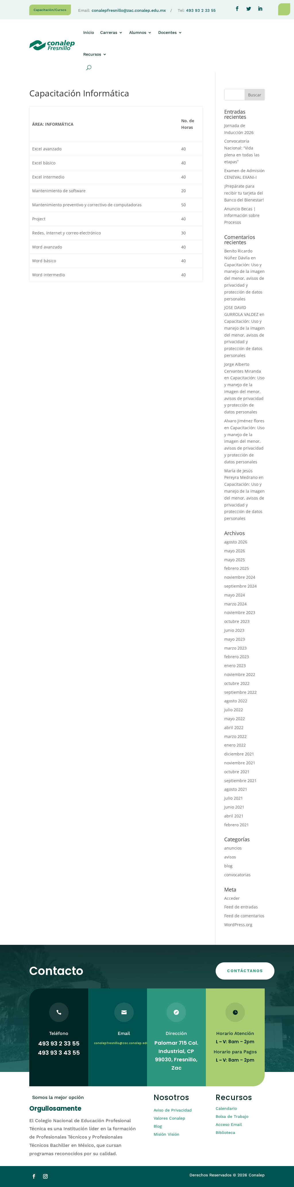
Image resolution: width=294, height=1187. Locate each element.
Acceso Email (229, 1124)
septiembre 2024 (240, 586)
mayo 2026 (234, 550)
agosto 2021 (235, 789)
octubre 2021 (236, 771)
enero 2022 (235, 745)
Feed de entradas (241, 907)
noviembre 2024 (239, 577)
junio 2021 (234, 807)
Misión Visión (166, 1134)
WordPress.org (238, 924)
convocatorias (237, 874)
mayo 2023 (234, 639)
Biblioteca (225, 1132)
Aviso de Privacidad (173, 1110)
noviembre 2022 (239, 674)
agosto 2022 (235, 701)
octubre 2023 (236, 621)
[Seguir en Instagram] (45, 1176)
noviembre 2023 (239, 612)
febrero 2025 (236, 568)
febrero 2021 (236, 824)
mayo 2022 (234, 718)
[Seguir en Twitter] (248, 8)
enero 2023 (235, 665)
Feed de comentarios (244, 915)
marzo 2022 (235, 736)
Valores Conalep (169, 1118)
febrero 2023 (236, 656)
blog (228, 866)
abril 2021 (233, 816)
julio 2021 (233, 798)
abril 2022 (233, 727)
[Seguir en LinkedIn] (260, 8)
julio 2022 (233, 709)
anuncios (233, 848)
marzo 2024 (235, 604)
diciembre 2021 (239, 754)
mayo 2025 (234, 559)
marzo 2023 (235, 648)
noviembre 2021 (239, 763)
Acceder (232, 898)
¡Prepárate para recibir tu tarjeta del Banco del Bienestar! (244, 193)
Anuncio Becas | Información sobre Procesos (242, 215)
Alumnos (137, 32)
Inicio (88, 32)
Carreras (108, 32)
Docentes (167, 32)
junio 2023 (234, 630)
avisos (230, 857)
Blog (158, 1126)
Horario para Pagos (235, 1051)
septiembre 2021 (240, 780)
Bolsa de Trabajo (232, 1116)
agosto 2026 (235, 542)
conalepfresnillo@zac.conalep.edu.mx (129, 10)
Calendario (226, 1108)
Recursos (92, 54)
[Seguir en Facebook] (237, 8)
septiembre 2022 (240, 692)
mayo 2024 (234, 595)
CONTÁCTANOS (245, 970)
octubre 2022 (236, 683)
